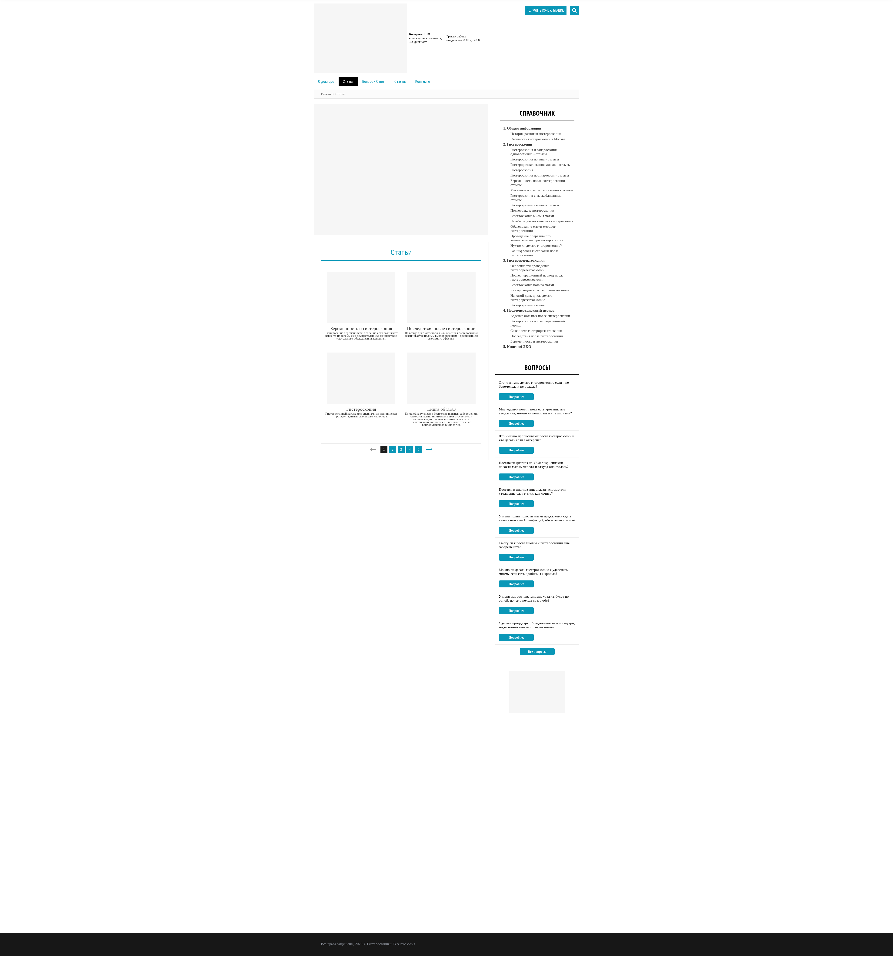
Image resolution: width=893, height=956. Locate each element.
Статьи (348, 81)
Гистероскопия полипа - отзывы (534, 159)
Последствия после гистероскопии (441, 328)
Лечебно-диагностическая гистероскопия (541, 221)
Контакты (422, 81)
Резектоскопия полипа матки (532, 285)
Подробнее (516, 397)
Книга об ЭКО (441, 409)
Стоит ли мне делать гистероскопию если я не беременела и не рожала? (534, 384)
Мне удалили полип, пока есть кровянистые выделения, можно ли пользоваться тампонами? (535, 411)
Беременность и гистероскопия (361, 328)
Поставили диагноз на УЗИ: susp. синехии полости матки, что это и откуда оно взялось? (534, 465)
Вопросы (537, 367)
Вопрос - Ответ (374, 81)
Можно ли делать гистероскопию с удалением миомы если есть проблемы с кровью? (534, 572)
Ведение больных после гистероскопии (540, 316)
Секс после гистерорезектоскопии (536, 331)
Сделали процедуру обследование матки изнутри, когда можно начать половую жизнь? (537, 625)
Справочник (537, 113)
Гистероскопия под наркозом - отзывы (539, 175)
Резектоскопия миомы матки (532, 216)
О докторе (326, 81)
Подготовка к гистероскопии (532, 210)
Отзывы (400, 81)
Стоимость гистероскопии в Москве (537, 139)
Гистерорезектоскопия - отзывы (534, 205)
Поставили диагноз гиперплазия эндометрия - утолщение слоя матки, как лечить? (533, 491)
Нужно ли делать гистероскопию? (536, 245)
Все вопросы (537, 651)
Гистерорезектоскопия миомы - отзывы (540, 165)
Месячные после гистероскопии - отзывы (541, 190)
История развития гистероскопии (535, 134)
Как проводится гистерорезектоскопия (539, 290)
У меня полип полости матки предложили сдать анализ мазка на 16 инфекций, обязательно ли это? (537, 518)
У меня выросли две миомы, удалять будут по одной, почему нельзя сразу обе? (534, 598)
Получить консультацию (546, 10)
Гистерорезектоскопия (527, 305)
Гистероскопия (361, 409)
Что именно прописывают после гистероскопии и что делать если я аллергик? (536, 438)
